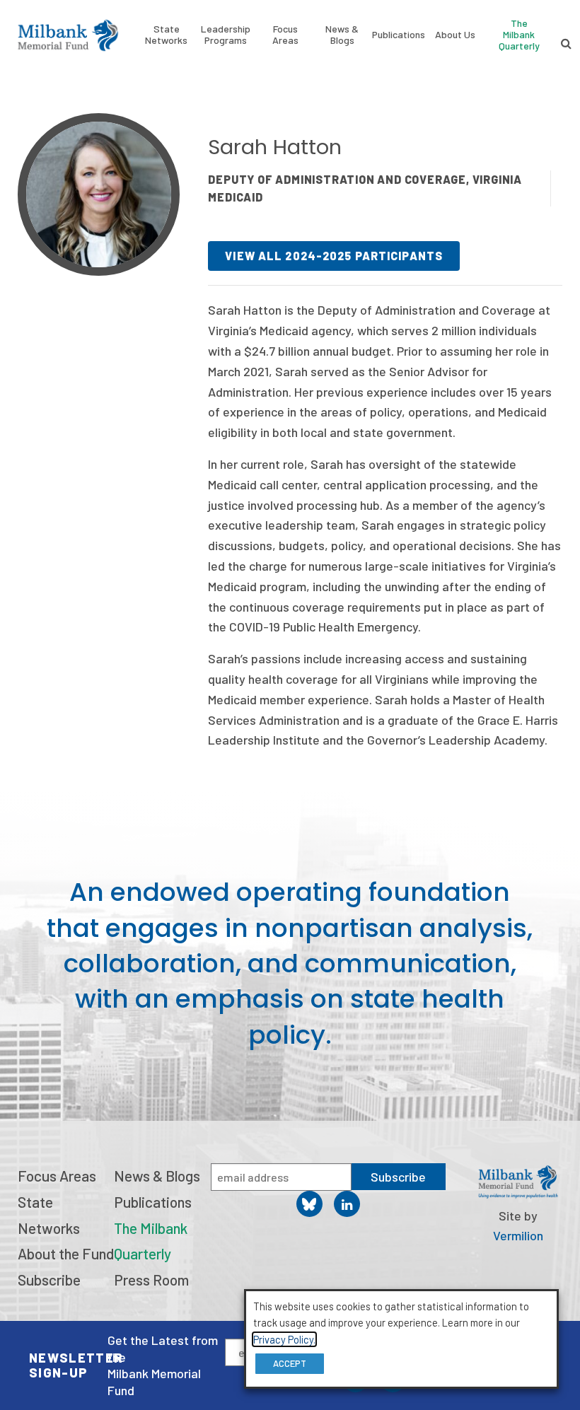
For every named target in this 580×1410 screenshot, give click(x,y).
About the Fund (66, 1253)
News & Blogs (342, 34)
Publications (398, 34)
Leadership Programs (225, 34)
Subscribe (49, 1279)
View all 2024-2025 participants (334, 255)
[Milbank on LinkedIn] (347, 1204)
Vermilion (518, 1235)
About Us (455, 34)
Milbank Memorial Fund (67, 35)
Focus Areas (285, 34)
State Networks (166, 34)
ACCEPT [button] (289, 1363)
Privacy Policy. (284, 1339)
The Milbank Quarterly (519, 34)
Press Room (151, 1279)
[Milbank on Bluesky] (309, 1204)
